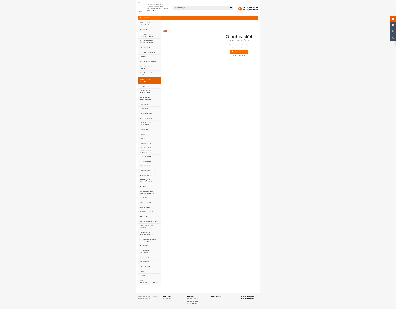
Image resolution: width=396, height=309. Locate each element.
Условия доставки (193, 301)
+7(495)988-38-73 (250, 9)
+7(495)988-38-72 (250, 8)
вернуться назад (240, 55)
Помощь (190, 296)
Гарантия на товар (193, 303)
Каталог (145, 18)
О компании (167, 298)
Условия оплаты (192, 298)
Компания (167, 296)
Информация (216, 296)
